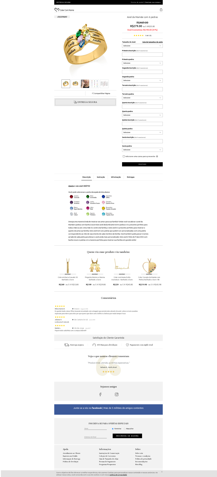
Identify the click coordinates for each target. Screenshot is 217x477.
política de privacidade (118, 475)
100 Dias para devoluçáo (107, 345)
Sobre (138, 449)
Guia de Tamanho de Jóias (108, 459)
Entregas (130, 177)
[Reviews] (139, 35)
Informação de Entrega (71, 459)
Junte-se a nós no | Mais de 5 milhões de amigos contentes (108, 408)
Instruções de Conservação (109, 453)
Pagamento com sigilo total (141, 345)
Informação (116, 177)
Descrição (87, 177)
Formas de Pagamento (107, 462)
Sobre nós (139, 453)
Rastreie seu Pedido (70, 456)
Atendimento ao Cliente (71, 453)
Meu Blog (138, 464)
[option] (85, 2)
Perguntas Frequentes (107, 464)
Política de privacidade (143, 459)
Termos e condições (142, 456)
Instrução (101, 177)
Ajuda (65, 449)
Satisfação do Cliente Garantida (108, 337)
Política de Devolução (70, 462)
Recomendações (141, 462)
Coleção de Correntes (107, 456)
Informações (105, 449)
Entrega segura (77, 345)
